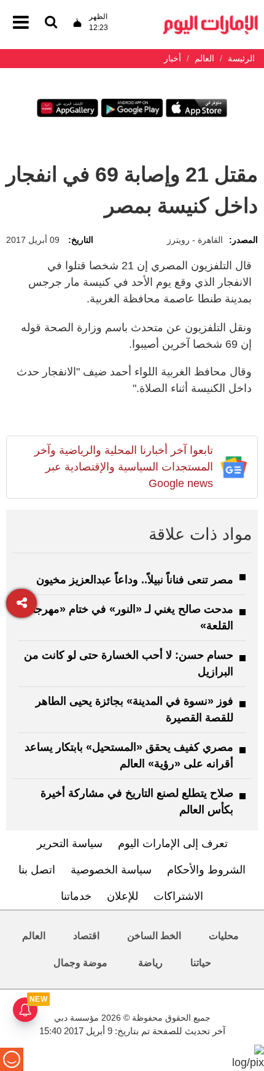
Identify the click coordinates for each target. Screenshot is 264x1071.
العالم (33, 936)
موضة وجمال (80, 963)
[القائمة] (51, 23)
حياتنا (200, 963)
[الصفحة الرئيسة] (210, 18)
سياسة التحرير (70, 843)
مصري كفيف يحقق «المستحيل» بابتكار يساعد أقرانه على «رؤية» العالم (129, 755)
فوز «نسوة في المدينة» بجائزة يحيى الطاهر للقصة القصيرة (134, 709)
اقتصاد (86, 936)
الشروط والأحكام (206, 870)
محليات (224, 936)
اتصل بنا (36, 870)
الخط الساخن (154, 936)
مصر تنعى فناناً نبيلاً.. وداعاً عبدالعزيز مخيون (134, 580)
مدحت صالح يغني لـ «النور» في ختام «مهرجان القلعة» (129, 617)
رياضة (150, 963)
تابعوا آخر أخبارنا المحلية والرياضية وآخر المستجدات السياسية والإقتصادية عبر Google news (123, 466)
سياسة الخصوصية (111, 870)
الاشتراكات (178, 896)
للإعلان (122, 896)
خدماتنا (76, 896)
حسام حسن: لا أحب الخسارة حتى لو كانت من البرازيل (128, 663)
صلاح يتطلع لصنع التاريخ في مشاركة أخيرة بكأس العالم (137, 801)
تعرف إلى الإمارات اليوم (173, 843)
